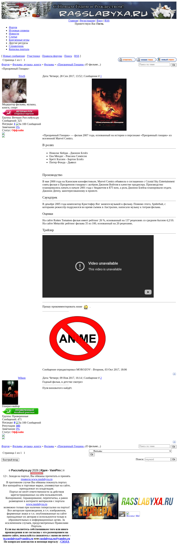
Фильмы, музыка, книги (26, 64)
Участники (33, 55)
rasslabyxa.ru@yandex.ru (54, 538)
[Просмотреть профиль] (3, 133)
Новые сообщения (14, 55)
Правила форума (52, 55)
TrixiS (21, 76)
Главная (73, 20)
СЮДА (64, 541)
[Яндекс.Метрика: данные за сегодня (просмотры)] (133, 514)
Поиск (68, 55)
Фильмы (49, 64)
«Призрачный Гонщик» (71, 64)
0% (18, 127)
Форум (5, 64)
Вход (100, 20)
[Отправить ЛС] (3, 136)
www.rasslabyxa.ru (36, 504)
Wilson (22, 377)
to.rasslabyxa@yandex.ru (18, 538)
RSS (107, 20)
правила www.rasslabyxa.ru (36, 479)
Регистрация (87, 20)
